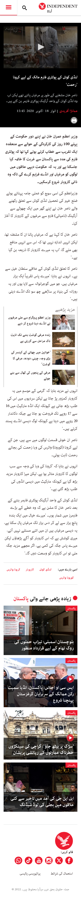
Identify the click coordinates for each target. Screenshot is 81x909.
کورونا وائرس (66, 578)
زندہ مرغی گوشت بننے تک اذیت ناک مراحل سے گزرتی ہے (30, 337)
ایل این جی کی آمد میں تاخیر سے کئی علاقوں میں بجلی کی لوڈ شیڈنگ (42, 801)
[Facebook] (69, 860)
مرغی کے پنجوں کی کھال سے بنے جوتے (30, 375)
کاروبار (30, 569)
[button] (40, 47)
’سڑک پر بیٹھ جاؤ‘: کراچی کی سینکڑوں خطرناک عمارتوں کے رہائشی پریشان (41, 749)
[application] (40, 47)
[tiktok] (28, 860)
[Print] (74, 120)
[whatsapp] (18, 860)
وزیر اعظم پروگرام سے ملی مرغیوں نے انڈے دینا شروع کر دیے (29, 320)
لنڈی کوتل (45, 569)
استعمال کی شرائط (62, 873)
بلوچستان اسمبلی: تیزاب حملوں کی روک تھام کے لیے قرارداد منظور (44, 645)
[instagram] (49, 860)
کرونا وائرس (13, 569)
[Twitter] (59, 860)
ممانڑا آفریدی (68, 111)
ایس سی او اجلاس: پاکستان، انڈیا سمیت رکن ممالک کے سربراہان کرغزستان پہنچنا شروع (41, 694)
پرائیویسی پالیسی (30, 873)
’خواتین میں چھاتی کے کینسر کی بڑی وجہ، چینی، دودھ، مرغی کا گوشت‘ (30, 358)
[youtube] (39, 860)
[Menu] (8, 7)
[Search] (24, 7)
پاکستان (21, 599)
